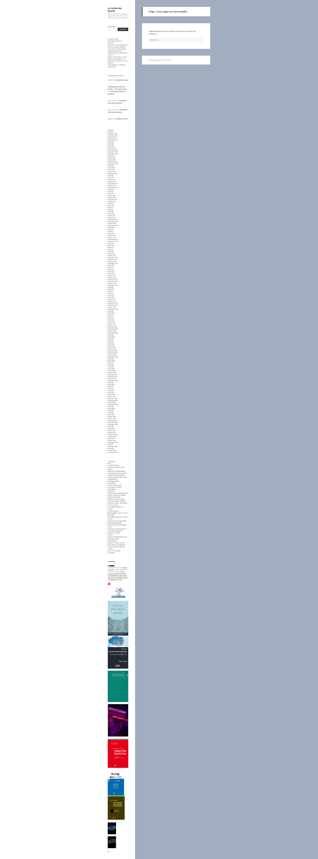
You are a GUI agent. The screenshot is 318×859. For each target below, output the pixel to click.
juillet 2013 (111, 245)
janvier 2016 (112, 198)
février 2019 (112, 158)
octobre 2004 (112, 436)
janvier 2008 (112, 373)
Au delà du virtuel (113, 465)
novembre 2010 (113, 305)
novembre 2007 (113, 377)
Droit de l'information (115, 485)
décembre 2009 (113, 327)
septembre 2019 (113, 154)
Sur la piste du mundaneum (116, 545)
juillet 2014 (111, 227)
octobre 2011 (112, 283)
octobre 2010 (112, 307)
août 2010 (111, 311)
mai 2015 (110, 209)
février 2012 (112, 275)
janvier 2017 (112, 182)
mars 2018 (111, 170)
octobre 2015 (112, 201)
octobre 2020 (112, 138)
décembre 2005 (113, 420)
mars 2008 (111, 369)
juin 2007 (111, 387)
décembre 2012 (113, 257)
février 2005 (112, 430)
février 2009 (112, 347)
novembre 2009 (113, 329)
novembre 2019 (113, 152)
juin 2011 (111, 291)
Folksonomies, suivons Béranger (118, 493)
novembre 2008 (113, 353)
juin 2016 (111, 192)
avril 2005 (111, 426)
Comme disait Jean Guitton (116, 475)
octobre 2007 (112, 379)
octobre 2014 (112, 223)
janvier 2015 (112, 217)
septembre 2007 (113, 381)
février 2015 (112, 215)
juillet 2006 (111, 408)
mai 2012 (110, 269)
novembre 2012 (113, 259)
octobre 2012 (112, 261)
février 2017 (112, 180)
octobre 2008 (112, 355)
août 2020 (111, 142)
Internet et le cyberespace (116, 499)
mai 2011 (110, 293)
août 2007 (111, 383)
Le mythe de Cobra (121, 80)
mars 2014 (111, 233)
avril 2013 (111, 251)
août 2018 (111, 166)
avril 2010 (111, 319)
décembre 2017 (113, 174)
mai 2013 (110, 249)
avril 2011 (111, 295)
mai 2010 (110, 317)
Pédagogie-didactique (115, 523)
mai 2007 (110, 389)
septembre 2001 (113, 442)
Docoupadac (111, 483)
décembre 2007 (113, 375)
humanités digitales (114, 497)
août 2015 (111, 203)
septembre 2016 (113, 188)
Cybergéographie (113, 481)
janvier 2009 (112, 349)
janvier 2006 (112, 418)
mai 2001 (110, 444)
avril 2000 (111, 448)
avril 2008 (111, 367)
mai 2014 (110, 231)
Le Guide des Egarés (115, 9)
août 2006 (111, 406)
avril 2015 (111, 211)
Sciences (110, 535)
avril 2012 (111, 271)
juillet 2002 (111, 438)
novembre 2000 (113, 446)
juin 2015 (111, 207)
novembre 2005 (113, 422)
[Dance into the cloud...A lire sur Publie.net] (112, 828)
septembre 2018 (113, 164)
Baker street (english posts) (116, 471)
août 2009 (111, 335)
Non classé (111, 515)
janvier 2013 (112, 255)
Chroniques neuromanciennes (117, 473)
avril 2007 (111, 391)
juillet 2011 (111, 289)
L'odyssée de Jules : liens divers (117, 503)
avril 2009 (111, 343)
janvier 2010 (112, 325)
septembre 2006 (113, 404)
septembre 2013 (113, 241)
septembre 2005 (113, 424)
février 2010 (112, 323)
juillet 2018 (111, 168)
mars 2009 (111, 345)
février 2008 (112, 371)
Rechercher (112, 27)
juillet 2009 (111, 337)
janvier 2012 (112, 277)
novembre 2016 (113, 184)
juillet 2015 (111, 205)
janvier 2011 (112, 301)
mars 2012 (111, 273)
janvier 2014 (112, 237)
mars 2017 (111, 178)
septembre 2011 (113, 285)
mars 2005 (111, 428)
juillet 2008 (111, 361)
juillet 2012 (111, 265)
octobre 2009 (112, 331)
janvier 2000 (112, 450)
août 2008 (111, 359)
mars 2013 (111, 253)
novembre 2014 (113, 221)
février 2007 (112, 395)
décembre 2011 (113, 279)
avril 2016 (111, 194)
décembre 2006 (113, 399)
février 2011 (112, 299)
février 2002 (112, 440)
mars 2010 (111, 321)
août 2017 (111, 176)
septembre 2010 (113, 309)
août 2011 (111, 287)
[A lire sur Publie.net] (112, 842)
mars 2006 (111, 414)
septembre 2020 (113, 140)
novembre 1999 (113, 452)
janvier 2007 (112, 397)
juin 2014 (111, 229)
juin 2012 (111, 267)
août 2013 (111, 243)
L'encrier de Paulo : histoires (117, 501)
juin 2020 (111, 144)
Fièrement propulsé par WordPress (160, 60)
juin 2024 (111, 132)
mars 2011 (111, 297)
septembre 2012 (113, 263)
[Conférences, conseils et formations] (118, 593)
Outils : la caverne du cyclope (117, 521)
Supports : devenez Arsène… (117, 543)
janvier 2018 (112, 172)
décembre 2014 (113, 219)
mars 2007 (111, 393)
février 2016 (112, 196)
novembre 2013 (113, 239)
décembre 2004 (113, 434)
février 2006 (112, 416)
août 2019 (111, 156)
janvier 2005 (112, 432)
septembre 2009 (113, 333)
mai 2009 (110, 341)
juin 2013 (111, 247)
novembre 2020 (113, 136)
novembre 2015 (113, 200)
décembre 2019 (113, 150)
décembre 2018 (113, 162)
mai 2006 (110, 410)
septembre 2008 (113, 357)
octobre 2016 (112, 186)
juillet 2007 (111, 385)
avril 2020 (111, 146)
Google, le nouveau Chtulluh (117, 495)
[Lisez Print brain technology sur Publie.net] (108, 851)
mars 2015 (111, 213)
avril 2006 (111, 412)
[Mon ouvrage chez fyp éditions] (116, 808)
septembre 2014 (113, 225)
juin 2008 (111, 363)
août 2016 (111, 190)
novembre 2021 (113, 134)
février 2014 (112, 235)
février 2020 (112, 148)
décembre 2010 (113, 303)
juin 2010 (111, 315)
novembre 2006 (113, 401)
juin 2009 (111, 339)
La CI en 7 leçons (113, 505)
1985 (109, 463)
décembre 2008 (113, 351)
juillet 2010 (111, 313)
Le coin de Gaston (113, 511)
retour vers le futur (114, 533)
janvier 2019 (112, 160)
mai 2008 (110, 365)
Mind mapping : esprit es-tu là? (117, 513)
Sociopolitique (112, 541)
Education (111, 491)
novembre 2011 (113, 281)
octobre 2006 (112, 403)
